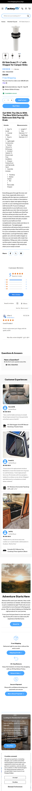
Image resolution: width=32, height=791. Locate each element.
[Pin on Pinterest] (21, 253)
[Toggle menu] (2, 8)
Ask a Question (12, 365)
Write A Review (16, 294)
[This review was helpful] (24, 337)
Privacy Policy (9, 773)
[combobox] (16, 16)
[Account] (26, 8)
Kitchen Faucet (12, 21)
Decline (15, 782)
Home (3, 21)
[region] (15, 280)
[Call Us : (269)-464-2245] (22, 8)
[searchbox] (9, 303)
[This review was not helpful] (27, 337)
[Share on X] (16, 253)
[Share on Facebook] (10, 253)
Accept (15, 777)
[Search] (28, 16)
